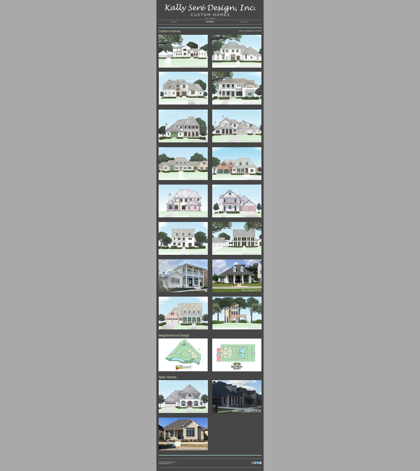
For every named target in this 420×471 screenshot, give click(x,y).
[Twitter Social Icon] (257, 463)
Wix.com (168, 463)
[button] (183, 51)
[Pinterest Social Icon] (255, 463)
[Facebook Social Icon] (252, 463)
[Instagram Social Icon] (260, 463)
